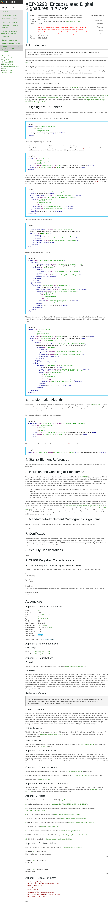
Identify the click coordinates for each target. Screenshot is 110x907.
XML (47, 639)
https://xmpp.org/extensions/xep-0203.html (59, 839)
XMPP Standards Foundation (47, 615)
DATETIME (83, 477)
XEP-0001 (49, 627)
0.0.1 (35, 869)
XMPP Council (42, 625)
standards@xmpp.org (75, 771)
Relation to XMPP (7, 62)
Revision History (7, 70)
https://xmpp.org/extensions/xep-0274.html (81, 822)
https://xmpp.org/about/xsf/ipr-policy (50, 734)
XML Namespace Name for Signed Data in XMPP (10, 48)
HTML (41, 635)
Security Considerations (9, 40)
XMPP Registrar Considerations (12, 43)
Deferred (40, 617)
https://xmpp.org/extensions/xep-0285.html (73, 818)
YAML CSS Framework (87, 744)
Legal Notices (6, 60)
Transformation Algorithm (9, 19)
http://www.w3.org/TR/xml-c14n (49, 826)
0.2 (34, 852)
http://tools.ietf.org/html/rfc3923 (35, 810)
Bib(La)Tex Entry (7, 72)
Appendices (5, 51)
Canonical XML (97, 405)
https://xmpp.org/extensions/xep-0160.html (75, 835)
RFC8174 (29, 791)
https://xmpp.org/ (66, 800)
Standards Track (43, 619)
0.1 (34, 860)
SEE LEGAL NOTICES (73, 21)
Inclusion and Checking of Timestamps (9, 26)
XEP (39, 610)
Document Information (9, 56)
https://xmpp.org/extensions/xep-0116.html (66, 814)
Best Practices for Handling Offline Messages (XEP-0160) (82, 506)
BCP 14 (92, 789)
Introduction (5, 12)
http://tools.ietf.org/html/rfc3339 (70, 831)
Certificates (5, 36)
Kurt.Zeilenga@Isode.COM (41, 652)
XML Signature (73, 87)
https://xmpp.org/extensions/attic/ (73, 847)
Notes (4, 68)
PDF (52, 639)
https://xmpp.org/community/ (81, 775)
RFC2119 (98, 789)
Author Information (7, 58)
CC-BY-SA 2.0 (43, 746)
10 (30, 510)
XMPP (28, 62)
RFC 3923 (104, 95)
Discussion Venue (7, 64)
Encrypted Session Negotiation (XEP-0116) (49, 97)
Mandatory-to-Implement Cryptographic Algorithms (9, 32)
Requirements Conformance (10, 66)
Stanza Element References (10, 22)
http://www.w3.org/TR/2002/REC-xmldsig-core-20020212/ (68, 804)
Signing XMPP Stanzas (9, 15)
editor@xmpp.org (44, 779)
